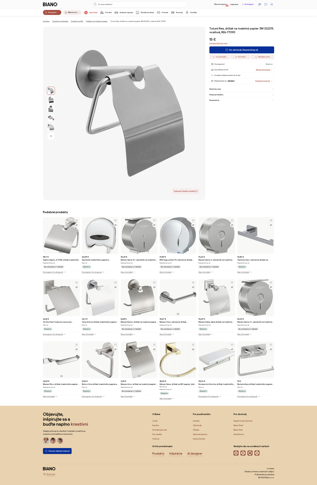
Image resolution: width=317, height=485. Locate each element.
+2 (51, 136)
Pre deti (108, 12)
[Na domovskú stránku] (55, 4)
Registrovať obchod (243, 421)
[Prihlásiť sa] (271, 4)
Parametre (214, 100)
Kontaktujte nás (159, 430)
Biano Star (238, 430)
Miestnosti (72, 12)
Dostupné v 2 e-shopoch (53, 272)
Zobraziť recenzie (262, 81)
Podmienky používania (264, 474)
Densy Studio (199, 439)
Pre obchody (240, 414)
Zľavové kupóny (221, 4)
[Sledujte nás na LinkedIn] (256, 453)
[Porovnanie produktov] (259, 4)
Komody (179, 12)
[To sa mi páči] (77, 220)
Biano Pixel (238, 425)
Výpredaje (93, 12)
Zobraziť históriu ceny (218, 43)
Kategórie (52, 12)
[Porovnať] (77, 225)
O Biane (156, 414)
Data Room (239, 434)
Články (196, 430)
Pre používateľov (202, 414)
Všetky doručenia (263, 70)
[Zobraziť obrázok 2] (51, 100)
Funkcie (155, 439)
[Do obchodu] (130, 113)
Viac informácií (127, 272)
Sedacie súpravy (126, 12)
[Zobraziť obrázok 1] (51, 91)
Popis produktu (216, 95)
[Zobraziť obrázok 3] (51, 109)
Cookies (270, 468)
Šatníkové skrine (147, 12)
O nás (155, 421)
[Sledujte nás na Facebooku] (243, 453)
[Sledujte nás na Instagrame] (236, 453)
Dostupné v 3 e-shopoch (208, 396)
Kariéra (155, 425)
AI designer (249, 4)
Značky (196, 421)
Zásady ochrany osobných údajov (259, 471)
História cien (215, 89)
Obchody (197, 425)
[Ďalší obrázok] (77, 234)
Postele (165, 12)
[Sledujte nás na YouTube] (249, 453)
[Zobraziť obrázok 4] (51, 118)
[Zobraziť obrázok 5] (51, 127)
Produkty (158, 453)
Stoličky (193, 12)
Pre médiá (157, 434)
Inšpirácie (234, 4)
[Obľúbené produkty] (265, 4)
